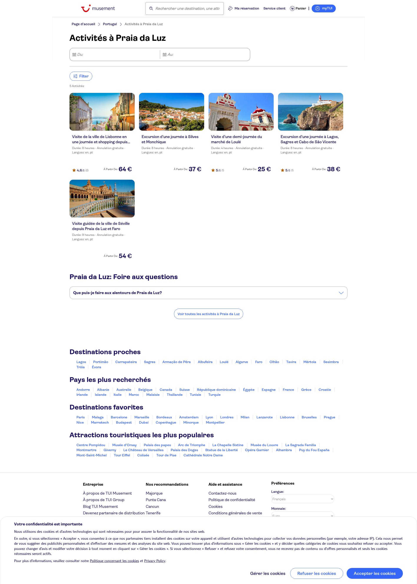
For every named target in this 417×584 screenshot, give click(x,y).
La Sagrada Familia (300, 445)
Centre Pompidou (90, 445)
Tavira (291, 362)
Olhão (274, 362)
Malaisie (153, 395)
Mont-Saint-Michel (91, 455)
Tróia (80, 367)
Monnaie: (278, 509)
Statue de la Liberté (221, 450)
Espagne (269, 390)
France (288, 390)
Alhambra (284, 450)
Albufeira (205, 362)
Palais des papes (157, 445)
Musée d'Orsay (124, 445)
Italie (118, 395)
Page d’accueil (83, 24)
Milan (245, 417)
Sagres (149, 362)
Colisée (143, 455)
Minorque (191, 422)
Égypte (249, 390)
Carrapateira (126, 362)
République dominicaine (216, 390)
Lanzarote (264, 417)
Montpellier (215, 422)
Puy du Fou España (314, 450)
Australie (123, 390)
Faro (258, 362)
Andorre (83, 390)
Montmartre (86, 450)
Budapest (124, 422)
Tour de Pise (166, 455)
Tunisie (195, 395)
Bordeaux (164, 417)
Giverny (110, 450)
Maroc (134, 395)
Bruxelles (309, 417)
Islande (100, 395)
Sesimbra (331, 362)
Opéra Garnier (257, 450)
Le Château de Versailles (143, 450)
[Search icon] (151, 8)
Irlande (82, 395)
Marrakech (100, 422)
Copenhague (166, 422)
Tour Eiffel (122, 455)
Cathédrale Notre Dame (203, 455)
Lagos (81, 362)
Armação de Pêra (176, 362)
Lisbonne (287, 417)
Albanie (103, 390)
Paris (80, 417)
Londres (226, 417)
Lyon (209, 417)
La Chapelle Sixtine (227, 445)
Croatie (325, 390)
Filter (84, 76)
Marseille (141, 417)
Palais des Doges (184, 450)
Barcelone (119, 417)
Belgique (145, 390)
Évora (96, 367)
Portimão (100, 362)
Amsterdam (189, 417)
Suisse (184, 390)
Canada (166, 390)
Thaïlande (175, 395)
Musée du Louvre (264, 445)
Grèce (306, 390)
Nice (80, 422)
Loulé (224, 362)
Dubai (144, 422)
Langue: (277, 492)
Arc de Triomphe (191, 445)
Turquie (214, 395)
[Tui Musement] (101, 8)
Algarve (242, 362)
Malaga (98, 417)
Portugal (110, 24)
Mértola (309, 362)
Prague (329, 417)
